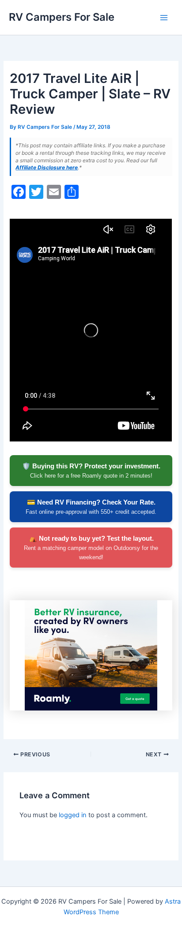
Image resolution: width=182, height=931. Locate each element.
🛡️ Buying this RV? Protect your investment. (91, 470)
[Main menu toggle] (164, 17)
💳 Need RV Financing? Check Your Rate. (91, 506)
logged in (73, 815)
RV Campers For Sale (61, 17)
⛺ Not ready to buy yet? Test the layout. (91, 548)
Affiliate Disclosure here (46, 167)
